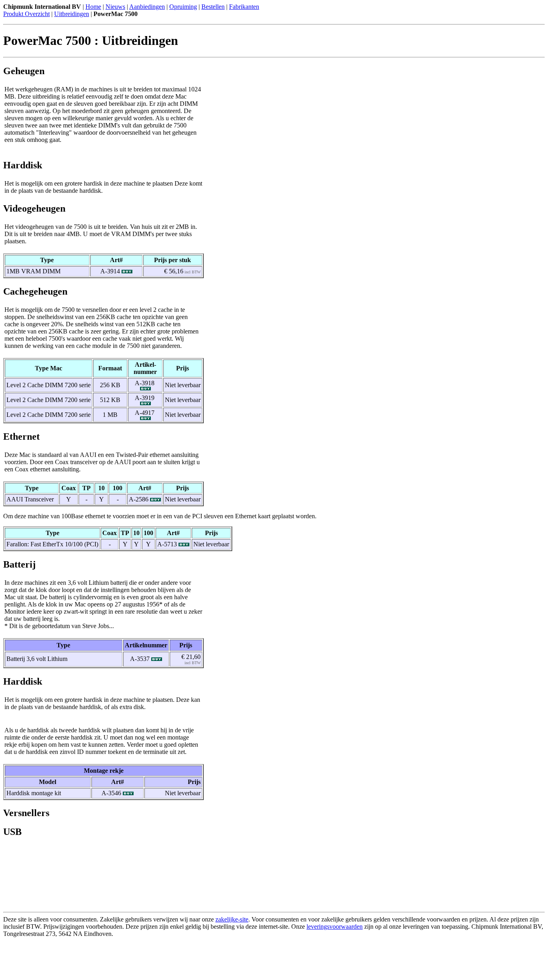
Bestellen (213, 6)
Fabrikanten (244, 6)
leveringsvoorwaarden (334, 926)
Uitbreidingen (71, 13)
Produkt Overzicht (26, 13)
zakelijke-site (231, 919)
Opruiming (183, 6)
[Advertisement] (97, 957)
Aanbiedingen (147, 6)
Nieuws (115, 6)
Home (93, 6)
